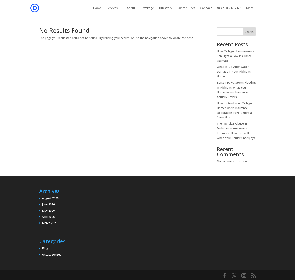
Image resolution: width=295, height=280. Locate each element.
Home (97, 8)
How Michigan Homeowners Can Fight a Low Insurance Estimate (235, 56)
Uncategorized (51, 254)
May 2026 (48, 210)
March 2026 (49, 223)
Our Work (165, 8)
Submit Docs (186, 8)
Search (249, 32)
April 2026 (48, 217)
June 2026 (48, 204)
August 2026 (50, 198)
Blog (45, 248)
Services (112, 8)
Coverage (147, 8)
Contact (206, 8)
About (131, 8)
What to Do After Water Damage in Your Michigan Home (234, 71)
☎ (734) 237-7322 (229, 8)
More (249, 8)
